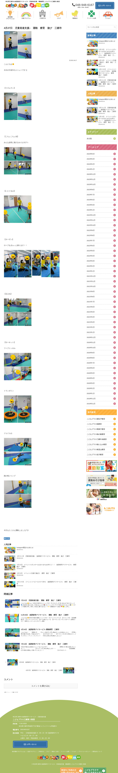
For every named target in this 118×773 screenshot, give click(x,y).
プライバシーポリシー (84, 751)
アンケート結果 (65, 751)
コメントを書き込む (40, 686)
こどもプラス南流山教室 (96, 449)
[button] (115, 27)
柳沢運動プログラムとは (18, 751)
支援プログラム (31, 751)
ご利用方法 (41, 751)
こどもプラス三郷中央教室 (97, 439)
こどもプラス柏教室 (94, 424)
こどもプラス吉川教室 (95, 454)
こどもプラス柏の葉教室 (96, 434)
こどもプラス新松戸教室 (96, 419)
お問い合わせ (106, 5)
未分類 (7, 538)
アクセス (73, 751)
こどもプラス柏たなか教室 (97, 444)
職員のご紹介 (55, 751)
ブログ (48, 751)
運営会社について (97, 751)
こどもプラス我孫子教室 (96, 429)
